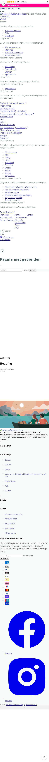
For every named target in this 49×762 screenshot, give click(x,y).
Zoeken (25, 270)
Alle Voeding (10, 66)
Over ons (8, 465)
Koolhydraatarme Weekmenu (17, 189)
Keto (7, 154)
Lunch (7, 160)
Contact (8, 460)
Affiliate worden (10, 533)
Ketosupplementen (13, 55)
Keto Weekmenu (12, 192)
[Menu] (2, 11)
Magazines (9, 35)
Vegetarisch (10, 175)
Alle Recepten (11, 152)
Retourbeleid (9, 528)
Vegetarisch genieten (13, 197)
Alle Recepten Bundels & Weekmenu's (21, 187)
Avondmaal (9, 162)
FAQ (6, 486)
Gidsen (8, 33)
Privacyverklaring (11, 519)
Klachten (8, 490)
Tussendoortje (11, 69)
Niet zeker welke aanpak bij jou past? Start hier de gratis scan (25, 475)
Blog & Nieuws (10, 481)
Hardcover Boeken (13, 30)
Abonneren (4, 558)
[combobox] (11, 270)
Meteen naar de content (10, 8)
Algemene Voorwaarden (13, 514)
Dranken (8, 72)
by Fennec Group (30, 705)
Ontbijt (8, 157)
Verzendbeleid (10, 523)
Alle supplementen (13, 47)
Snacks (8, 167)
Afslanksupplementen (14, 52)
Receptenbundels (12, 200)
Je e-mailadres (27, 556)
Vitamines (9, 50)
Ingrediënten (10, 74)
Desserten (9, 165)
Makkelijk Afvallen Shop (14, 705)
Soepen (8, 173)
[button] (24, 230)
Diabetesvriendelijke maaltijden (18, 195)
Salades (8, 170)
